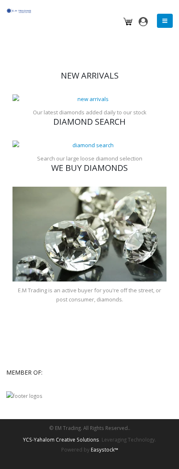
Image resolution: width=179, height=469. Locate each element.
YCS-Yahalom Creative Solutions (61, 439)
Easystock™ (104, 449)
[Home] (21, 10)
